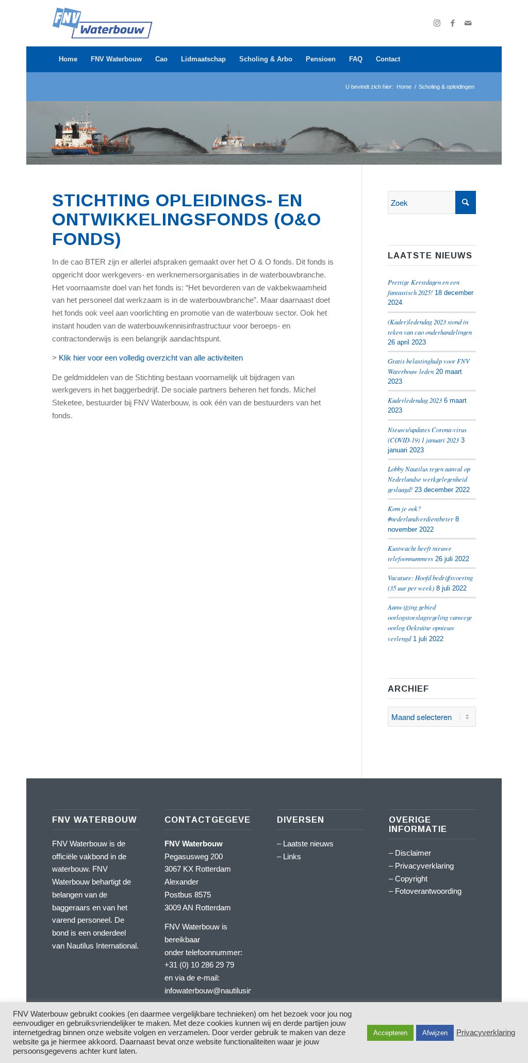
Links (292, 856)
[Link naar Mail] (468, 23)
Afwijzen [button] (435, 1033)
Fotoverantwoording (428, 891)
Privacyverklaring (424, 865)
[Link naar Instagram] (437, 23)
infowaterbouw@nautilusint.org (215, 990)
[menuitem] (68, 59)
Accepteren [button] (390, 1033)
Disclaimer (413, 852)
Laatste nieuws (308, 843)
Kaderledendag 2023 (415, 400)
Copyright (411, 878)
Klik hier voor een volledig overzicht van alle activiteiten (151, 357)
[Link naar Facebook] (452, 23)
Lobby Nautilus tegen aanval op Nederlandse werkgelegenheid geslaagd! (429, 479)
